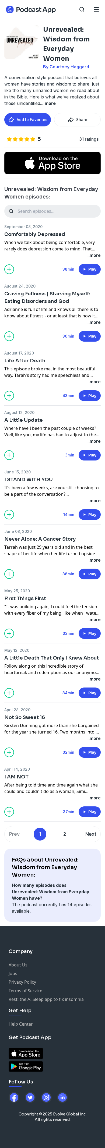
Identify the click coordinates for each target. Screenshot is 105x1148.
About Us (18, 965)
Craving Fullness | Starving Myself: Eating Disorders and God (47, 297)
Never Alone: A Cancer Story (40, 539)
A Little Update (23, 420)
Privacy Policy (22, 982)
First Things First (25, 598)
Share (81, 119)
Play (92, 269)
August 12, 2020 (19, 412)
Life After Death (24, 361)
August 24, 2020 (20, 286)
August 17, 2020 (19, 353)
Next (90, 834)
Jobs (13, 973)
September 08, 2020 (23, 226)
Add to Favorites (32, 119)
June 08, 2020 (18, 531)
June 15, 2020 (17, 472)
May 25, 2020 (17, 591)
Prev (14, 834)
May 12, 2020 (16, 650)
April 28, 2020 (17, 709)
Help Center (21, 1024)
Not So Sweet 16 (24, 717)
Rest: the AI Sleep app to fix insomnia (46, 999)
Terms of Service (25, 991)
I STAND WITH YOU (28, 480)
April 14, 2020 (17, 769)
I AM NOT (16, 777)
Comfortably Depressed (34, 234)
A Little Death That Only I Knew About (51, 658)
